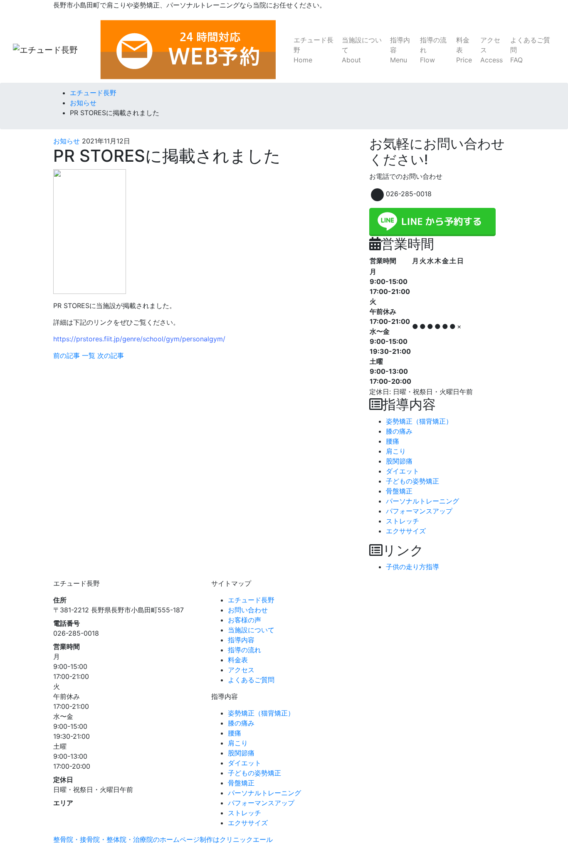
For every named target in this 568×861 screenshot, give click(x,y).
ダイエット (402, 471)
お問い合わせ (248, 610)
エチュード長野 (313, 50)
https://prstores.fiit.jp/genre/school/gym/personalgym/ (139, 339)
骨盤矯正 (399, 491)
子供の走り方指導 (412, 566)
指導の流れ (433, 50)
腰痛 (392, 441)
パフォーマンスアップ (419, 511)
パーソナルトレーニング (422, 501)
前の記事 (66, 355)
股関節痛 (399, 461)
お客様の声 (244, 620)
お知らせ (66, 141)
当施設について (362, 50)
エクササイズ (406, 531)
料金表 (464, 50)
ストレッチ (402, 521)
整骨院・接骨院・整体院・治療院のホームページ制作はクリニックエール (163, 839)
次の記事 (110, 355)
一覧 (88, 355)
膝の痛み (399, 431)
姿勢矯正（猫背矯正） (419, 421)
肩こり (396, 451)
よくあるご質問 (530, 50)
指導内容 (400, 50)
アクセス (491, 50)
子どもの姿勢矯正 (412, 481)
